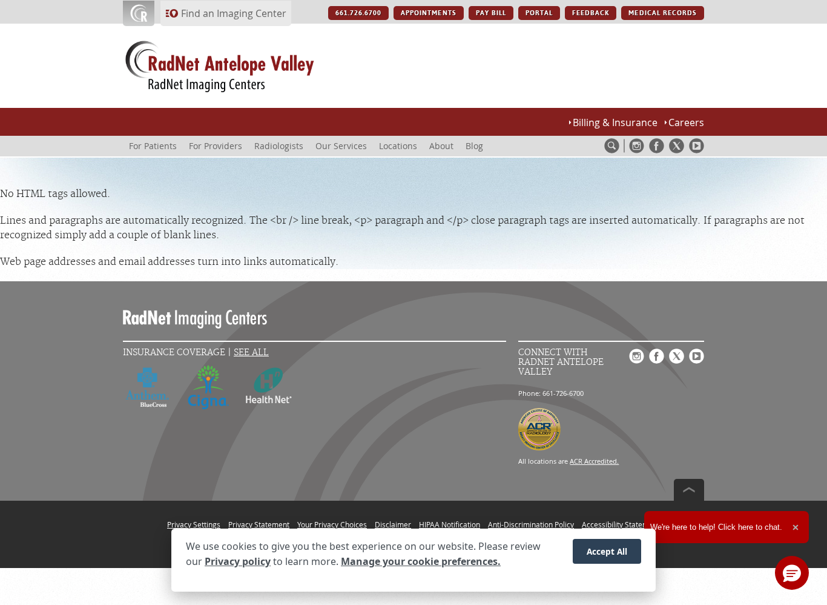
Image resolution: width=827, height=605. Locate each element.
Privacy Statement (258, 524)
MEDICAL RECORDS (662, 13)
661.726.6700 (358, 13)
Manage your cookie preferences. (421, 561)
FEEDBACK (590, 13)
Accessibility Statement (621, 524)
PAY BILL (491, 13)
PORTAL (539, 13)
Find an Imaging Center (233, 13)
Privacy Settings (193, 524)
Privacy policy (238, 561)
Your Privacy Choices (332, 524)
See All (251, 352)
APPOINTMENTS (428, 13)
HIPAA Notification (449, 524)
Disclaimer (393, 524)
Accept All (607, 551)
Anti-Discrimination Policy (531, 524)
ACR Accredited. (594, 461)
